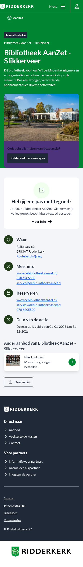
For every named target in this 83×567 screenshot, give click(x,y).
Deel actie (22, 382)
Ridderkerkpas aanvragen (28, 158)
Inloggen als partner (22, 474)
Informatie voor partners (26, 461)
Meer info (38, 221)
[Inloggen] (76, 6)
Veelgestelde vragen (23, 436)
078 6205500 (26, 278)
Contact (14, 443)
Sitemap (9, 498)
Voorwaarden (12, 520)
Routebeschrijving (29, 256)
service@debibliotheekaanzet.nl (39, 283)
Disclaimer (10, 512)
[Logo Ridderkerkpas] (17, 6)
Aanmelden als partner (24, 468)
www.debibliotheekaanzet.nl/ (37, 273)
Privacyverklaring (14, 505)
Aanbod (18, 17)
